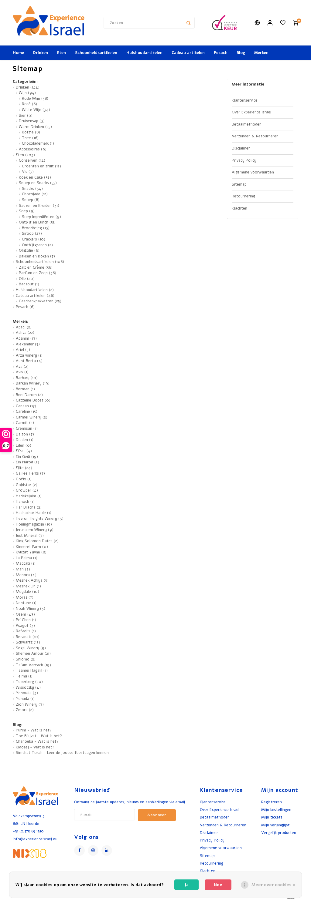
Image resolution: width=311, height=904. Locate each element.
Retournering (243, 196)
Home (18, 52)
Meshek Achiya (32, 580)
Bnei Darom (29, 395)
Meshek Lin (28, 586)
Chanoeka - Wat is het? (37, 741)
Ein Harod (27, 462)
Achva (25, 332)
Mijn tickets (271, 817)
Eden (23, 445)
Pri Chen (26, 620)
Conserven (32, 160)
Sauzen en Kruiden (39, 205)
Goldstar (26, 485)
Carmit (25, 422)
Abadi (24, 327)
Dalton (25, 434)
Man (23, 569)
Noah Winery (30, 608)
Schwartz (28, 642)
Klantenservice (245, 100)
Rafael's (26, 631)
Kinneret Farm (32, 546)
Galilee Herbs (30, 473)
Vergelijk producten (278, 832)
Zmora (25, 710)
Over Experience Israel (251, 112)
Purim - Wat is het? (34, 730)
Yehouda (27, 693)
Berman (25, 389)
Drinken (40, 52)
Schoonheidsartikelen (96, 52)
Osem (25, 614)
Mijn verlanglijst (275, 825)
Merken (261, 52)
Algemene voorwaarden (253, 172)
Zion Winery (30, 704)
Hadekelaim (29, 496)
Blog (241, 52)
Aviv (22, 372)
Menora (26, 575)
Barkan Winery (33, 383)
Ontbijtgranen (37, 245)
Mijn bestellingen (276, 809)
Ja (187, 885)
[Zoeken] (189, 23)
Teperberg (29, 681)
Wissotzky (28, 687)
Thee (30, 138)
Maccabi (26, 563)
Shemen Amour (33, 653)
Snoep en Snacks (38, 183)
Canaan (26, 406)
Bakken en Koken (37, 256)
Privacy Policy (244, 160)
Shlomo (26, 659)
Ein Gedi (27, 456)
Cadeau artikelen (188, 52)
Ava (22, 366)
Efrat (24, 451)
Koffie (31, 132)
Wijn (27, 93)
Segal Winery (31, 648)
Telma (24, 676)
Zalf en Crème (36, 267)
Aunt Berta (29, 361)
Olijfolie (29, 250)
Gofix (24, 479)
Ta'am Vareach (33, 665)
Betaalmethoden (246, 124)
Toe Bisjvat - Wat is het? (39, 736)
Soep (27, 211)
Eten (61, 52)
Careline (26, 411)
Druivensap (32, 121)
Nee (218, 885)
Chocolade (35, 194)
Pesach (220, 52)
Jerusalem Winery (34, 530)
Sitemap (239, 184)
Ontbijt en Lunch (37, 222)
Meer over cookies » (273, 885)
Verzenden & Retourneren (255, 136)
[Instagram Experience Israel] (93, 850)
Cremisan (27, 428)
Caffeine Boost (33, 400)
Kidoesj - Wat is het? (35, 747)
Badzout (29, 284)
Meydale (27, 591)
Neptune (26, 603)
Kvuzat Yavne (31, 552)
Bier (25, 115)
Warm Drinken (35, 126)
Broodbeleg (36, 228)
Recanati (27, 637)
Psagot (25, 625)
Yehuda (25, 698)
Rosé (29, 104)
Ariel (23, 349)
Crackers (33, 239)
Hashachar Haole (33, 513)
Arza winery (29, 355)
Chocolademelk (38, 143)
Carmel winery (31, 417)
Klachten (239, 208)
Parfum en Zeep (37, 273)
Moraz (24, 597)
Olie (27, 278)
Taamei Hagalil (32, 670)
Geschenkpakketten (40, 301)
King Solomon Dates (37, 541)
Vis (28, 171)
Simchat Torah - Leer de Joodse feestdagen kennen (62, 752)
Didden (24, 439)
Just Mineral (30, 535)
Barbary (27, 378)
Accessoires (32, 149)
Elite (24, 468)
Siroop (32, 233)
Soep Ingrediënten (41, 217)
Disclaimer (241, 148)
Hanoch (25, 501)
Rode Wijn (35, 98)
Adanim (26, 338)
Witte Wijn (36, 110)
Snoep (30, 200)
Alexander (28, 344)
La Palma (26, 558)
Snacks (32, 188)
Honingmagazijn (34, 524)
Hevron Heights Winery (39, 518)
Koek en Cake (35, 177)
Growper (27, 490)
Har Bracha (29, 507)
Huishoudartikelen (144, 52)
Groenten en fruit (41, 166)
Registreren (271, 802)
